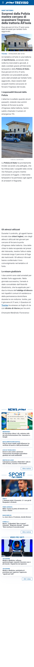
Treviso (5, 305)
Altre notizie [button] (26, 468)
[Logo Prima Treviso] (17, 2)
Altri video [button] (27, 579)
